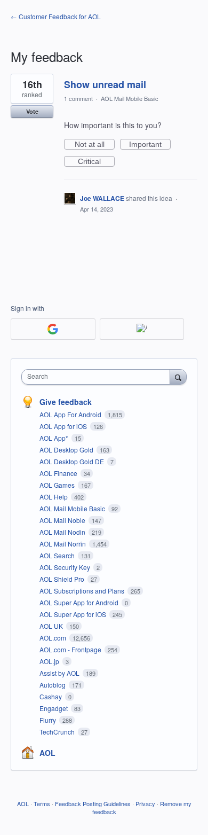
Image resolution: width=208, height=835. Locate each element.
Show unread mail (105, 84)
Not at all (95, 145)
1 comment (78, 98)
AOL (47, 752)
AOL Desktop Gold (67, 449)
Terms (42, 803)
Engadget (54, 708)
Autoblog (53, 684)
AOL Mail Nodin (63, 531)
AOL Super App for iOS (73, 614)
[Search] (178, 376)
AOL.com (53, 637)
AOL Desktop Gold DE (72, 461)
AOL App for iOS (64, 426)
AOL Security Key (65, 567)
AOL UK (52, 625)
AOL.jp (50, 661)
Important (150, 145)
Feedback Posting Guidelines (93, 803)
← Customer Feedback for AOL (56, 16)
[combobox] (98, 376)
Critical (96, 162)
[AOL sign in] (142, 329)
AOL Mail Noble (63, 520)
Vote (32, 111)
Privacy (145, 803)
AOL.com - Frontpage (71, 649)
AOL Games (57, 484)
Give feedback (65, 401)
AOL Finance (59, 473)
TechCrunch (57, 731)
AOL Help (54, 496)
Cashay (51, 696)
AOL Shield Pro (62, 578)
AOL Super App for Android (79, 602)
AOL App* (54, 437)
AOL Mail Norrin (63, 543)
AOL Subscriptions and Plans (82, 590)
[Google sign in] (53, 329)
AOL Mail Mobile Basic (129, 98)
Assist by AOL (60, 672)
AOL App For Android (71, 414)
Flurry (48, 719)
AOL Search (57, 555)
